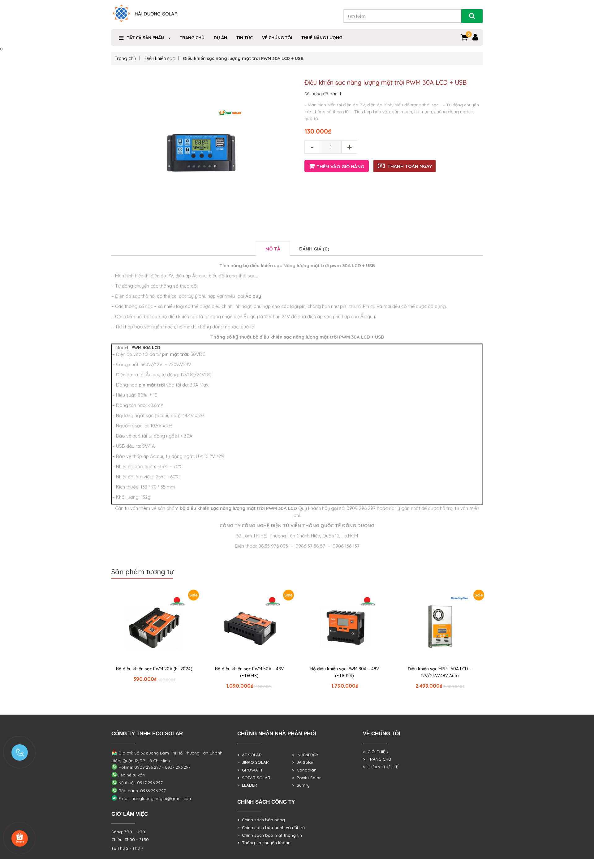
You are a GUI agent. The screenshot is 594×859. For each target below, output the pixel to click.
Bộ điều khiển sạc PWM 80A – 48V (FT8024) (344, 672)
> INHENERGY (305, 754)
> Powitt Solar (306, 777)
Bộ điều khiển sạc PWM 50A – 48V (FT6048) (249, 672)
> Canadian (304, 769)
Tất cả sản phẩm (145, 38)
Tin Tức (244, 38)
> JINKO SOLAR (253, 762)
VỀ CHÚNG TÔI (277, 38)
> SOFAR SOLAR (253, 777)
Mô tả (272, 249)
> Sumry (301, 785)
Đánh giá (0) (314, 249)
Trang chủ (125, 58)
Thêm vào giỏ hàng (340, 166)
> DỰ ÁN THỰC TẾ (380, 766)
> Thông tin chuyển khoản (264, 842)
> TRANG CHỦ (377, 759)
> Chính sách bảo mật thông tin (269, 835)
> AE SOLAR (249, 754)
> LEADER (247, 785)
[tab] (273, 248)
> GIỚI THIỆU (375, 751)
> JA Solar (302, 762)
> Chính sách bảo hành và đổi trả (271, 827)
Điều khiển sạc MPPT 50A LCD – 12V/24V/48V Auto (439, 672)
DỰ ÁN (220, 38)
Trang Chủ (192, 38)
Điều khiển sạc (159, 58)
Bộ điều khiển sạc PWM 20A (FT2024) (154, 669)
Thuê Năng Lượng (321, 38)
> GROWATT (250, 769)
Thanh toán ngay (409, 166)
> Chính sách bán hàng (261, 819)
